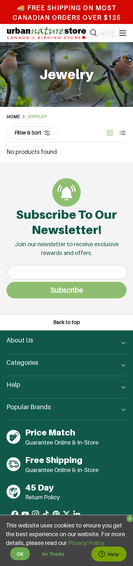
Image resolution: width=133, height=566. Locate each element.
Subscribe (66, 290)
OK (20, 554)
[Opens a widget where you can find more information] (109, 555)
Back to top (66, 322)
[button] (102, 33)
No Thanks (53, 554)
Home (13, 116)
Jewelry (37, 116)
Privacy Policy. (87, 542)
